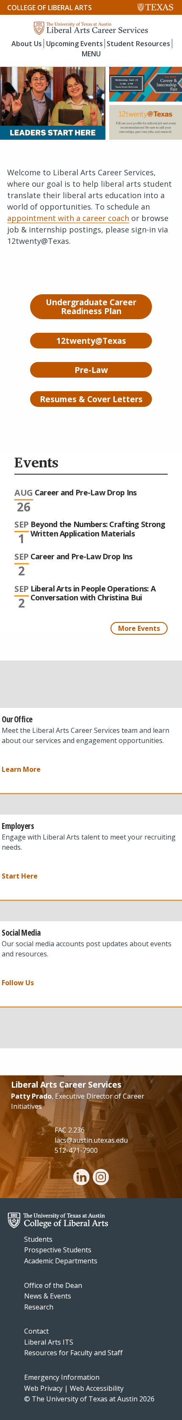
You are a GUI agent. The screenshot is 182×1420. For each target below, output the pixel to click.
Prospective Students (57, 1249)
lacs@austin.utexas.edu (91, 1140)
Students (38, 1239)
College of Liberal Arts (49, 7)
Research (38, 1307)
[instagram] (100, 1178)
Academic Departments (60, 1260)
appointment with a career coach (68, 218)
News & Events (47, 1296)
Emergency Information (61, 1377)
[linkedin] (81, 1178)
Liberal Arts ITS (48, 1342)
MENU (91, 53)
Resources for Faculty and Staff (73, 1352)
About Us (26, 43)
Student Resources (138, 43)
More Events (139, 628)
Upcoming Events (74, 43)
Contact (36, 1331)
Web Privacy (43, 1388)
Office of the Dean (53, 1285)
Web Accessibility (97, 1388)
